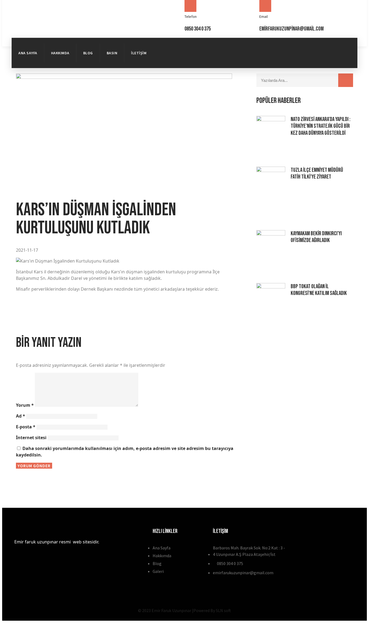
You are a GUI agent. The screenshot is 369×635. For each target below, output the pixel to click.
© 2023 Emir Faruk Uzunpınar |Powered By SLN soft (184, 610)
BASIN (112, 53)
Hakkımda (60, 53)
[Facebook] (323, 44)
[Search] (345, 80)
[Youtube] (323, 59)
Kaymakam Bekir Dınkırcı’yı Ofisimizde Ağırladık (316, 237)
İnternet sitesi (31, 438)
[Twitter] (342, 44)
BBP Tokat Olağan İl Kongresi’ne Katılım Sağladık (319, 290)
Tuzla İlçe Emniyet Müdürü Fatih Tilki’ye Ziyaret (317, 173)
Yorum (25, 405)
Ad (20, 416)
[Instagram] (342, 59)
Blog (88, 53)
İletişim (138, 53)
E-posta (25, 427)
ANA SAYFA (27, 53)
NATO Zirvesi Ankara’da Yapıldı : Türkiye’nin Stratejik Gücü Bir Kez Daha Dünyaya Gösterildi (320, 126)
